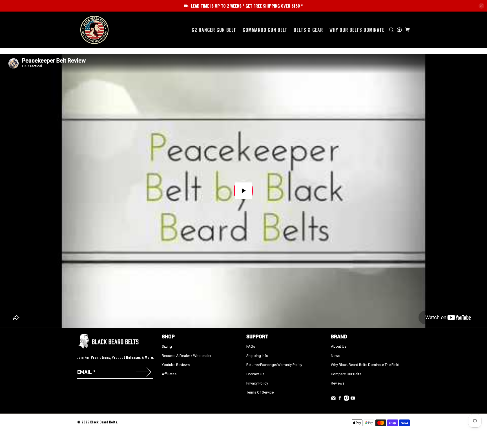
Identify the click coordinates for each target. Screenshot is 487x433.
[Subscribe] (143, 372)
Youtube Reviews (176, 365)
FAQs (250, 346)
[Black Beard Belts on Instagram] (346, 399)
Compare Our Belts (346, 374)
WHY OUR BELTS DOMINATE (356, 29)
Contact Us (255, 374)
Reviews (337, 383)
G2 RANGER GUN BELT (214, 29)
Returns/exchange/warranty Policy (274, 365)
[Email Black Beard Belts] (333, 399)
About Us (338, 346)
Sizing (167, 346)
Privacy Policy (257, 383)
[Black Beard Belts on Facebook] (339, 399)
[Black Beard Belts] (94, 30)
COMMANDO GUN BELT (265, 29)
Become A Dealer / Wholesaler (186, 356)
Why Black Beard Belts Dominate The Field (365, 365)
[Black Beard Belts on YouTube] (352, 399)
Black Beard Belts (103, 422)
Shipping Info (257, 356)
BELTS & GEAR (308, 29)
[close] (481, 6)
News (335, 356)
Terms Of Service (260, 392)
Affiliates (169, 374)
